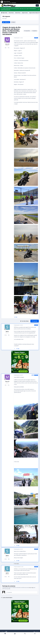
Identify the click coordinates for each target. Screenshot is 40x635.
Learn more (2, 1)
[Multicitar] (15, 349)
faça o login (31, 587)
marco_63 (7, 44)
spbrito (7, 331)
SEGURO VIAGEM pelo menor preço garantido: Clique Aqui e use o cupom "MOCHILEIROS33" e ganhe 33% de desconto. (18, 9)
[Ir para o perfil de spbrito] (7, 327)
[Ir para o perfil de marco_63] (7, 39)
